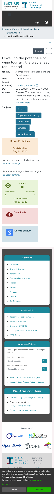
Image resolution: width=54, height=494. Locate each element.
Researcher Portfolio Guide (22, 317)
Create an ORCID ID (18, 326)
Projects (13, 292)
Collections (14, 264)
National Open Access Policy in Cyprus (27, 382)
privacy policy (36, 480)
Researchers (15, 273)
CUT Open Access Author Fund (23, 330)
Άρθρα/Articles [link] (14, 32)
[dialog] (27, 481)
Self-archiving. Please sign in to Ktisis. (26, 397)
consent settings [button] (11, 163)
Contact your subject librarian (23, 410)
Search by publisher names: (17, 365)
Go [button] (44, 361)
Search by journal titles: (16, 357)
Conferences (15, 301)
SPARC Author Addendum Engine (25, 377)
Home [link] (5, 29)
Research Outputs (17, 269)
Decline (14, 489)
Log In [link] (37, 22)
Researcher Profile (18, 321)
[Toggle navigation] (10, 14)
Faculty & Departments (20, 278)
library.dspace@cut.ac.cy (20, 405)
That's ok (39, 489)
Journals (13, 296)
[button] (11, 5)
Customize (6, 484)
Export (38, 51)
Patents (13, 287)
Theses (13, 282)
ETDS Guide (15, 335)
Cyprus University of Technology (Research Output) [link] (26, 29)
